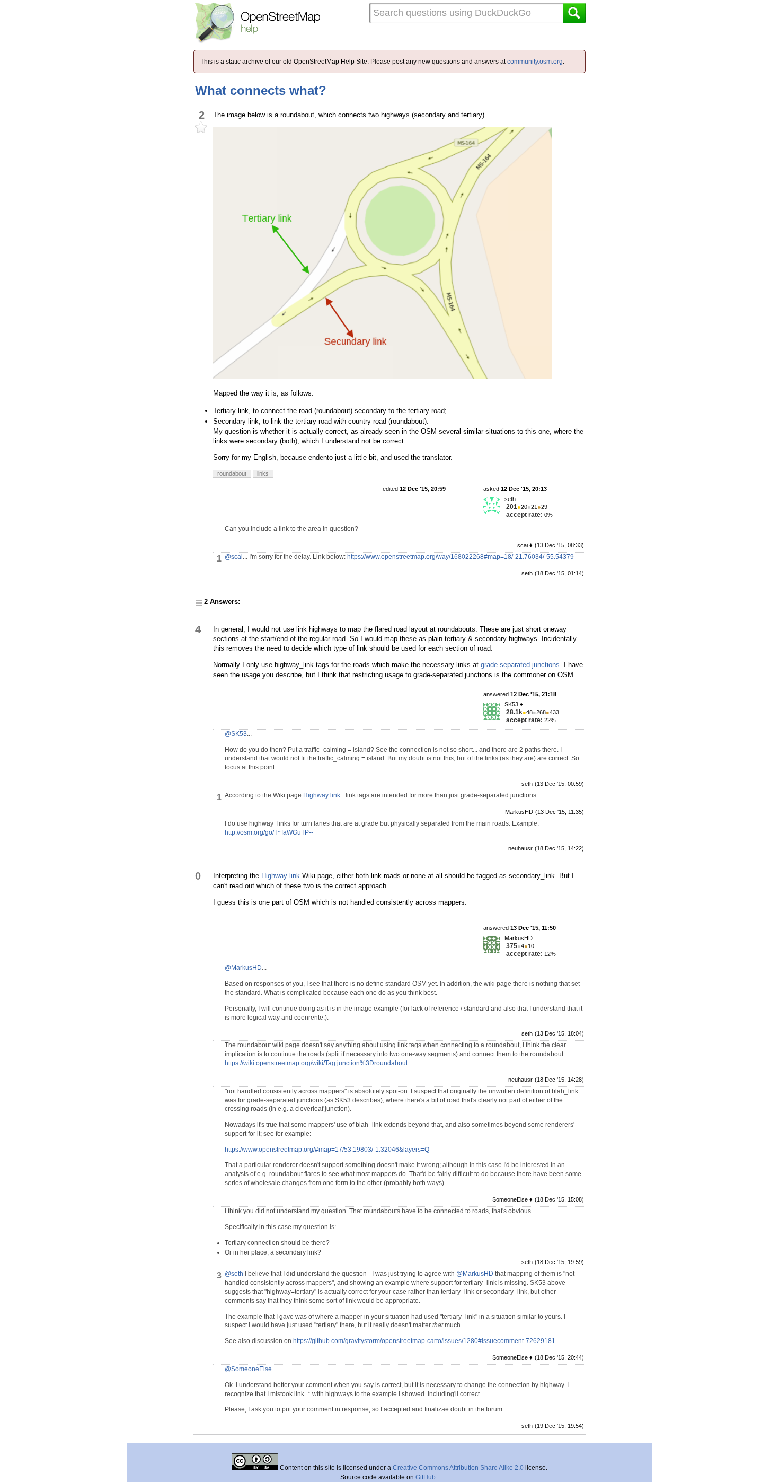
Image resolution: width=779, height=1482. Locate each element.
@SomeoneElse (248, 1369)
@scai (234, 556)
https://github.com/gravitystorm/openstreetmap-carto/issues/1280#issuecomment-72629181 (424, 1341)
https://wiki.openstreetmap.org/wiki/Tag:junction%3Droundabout (316, 1063)
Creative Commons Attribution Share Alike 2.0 (458, 1467)
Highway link (321, 795)
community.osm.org (535, 61)
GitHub (426, 1477)
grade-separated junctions (520, 665)
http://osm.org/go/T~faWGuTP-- (269, 832)
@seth (234, 1273)
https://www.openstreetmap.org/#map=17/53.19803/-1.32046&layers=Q (327, 1149)
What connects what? (260, 90)
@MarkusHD (243, 967)
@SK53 (236, 734)
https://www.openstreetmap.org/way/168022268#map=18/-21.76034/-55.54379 (460, 556)
